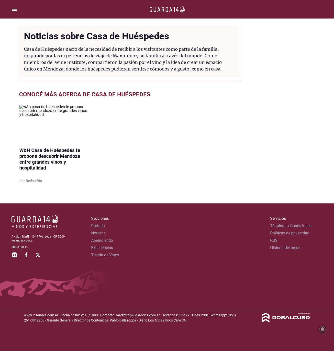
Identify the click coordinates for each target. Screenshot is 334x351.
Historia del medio (285, 247)
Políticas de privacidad (289, 233)
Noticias (98, 233)
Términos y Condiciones (291, 225)
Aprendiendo (102, 240)
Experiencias (102, 247)
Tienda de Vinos (105, 255)
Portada (98, 225)
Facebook (26, 255)
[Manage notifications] (322, 329)
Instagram (14, 255)
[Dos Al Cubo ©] (286, 321)
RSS (274, 240)
